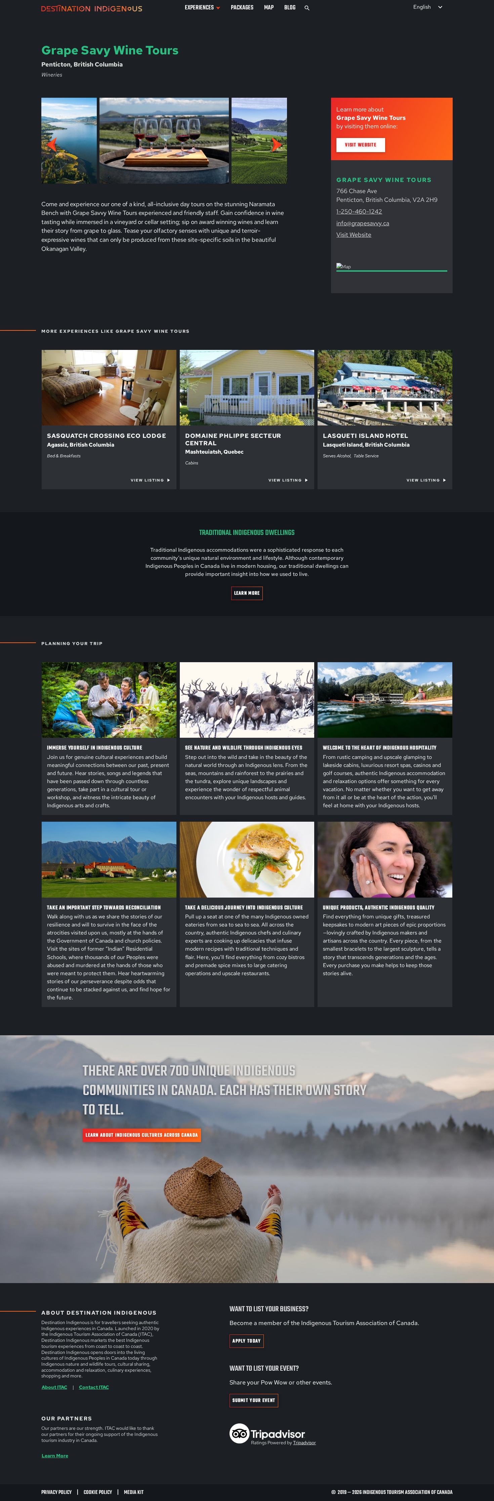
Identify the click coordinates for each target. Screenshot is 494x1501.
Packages (242, 8)
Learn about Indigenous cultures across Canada (142, 1135)
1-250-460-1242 (359, 211)
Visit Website (360, 145)
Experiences (199, 8)
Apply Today (247, 1341)
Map (269, 8)
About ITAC (54, 1387)
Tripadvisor (304, 1443)
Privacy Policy (56, 1492)
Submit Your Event (254, 1401)
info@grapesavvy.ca (362, 223)
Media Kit (133, 1492)
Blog (289, 8)
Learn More (247, 593)
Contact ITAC (94, 1387)
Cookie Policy (98, 1492)
